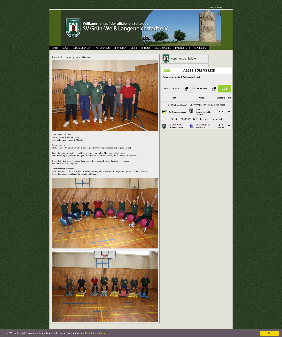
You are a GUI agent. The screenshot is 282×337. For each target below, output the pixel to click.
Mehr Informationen (95, 333)
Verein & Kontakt (82, 48)
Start (55, 48)
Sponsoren (120, 48)
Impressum (200, 48)
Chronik (145, 48)
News (65, 48)
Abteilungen (103, 48)
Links (134, 48)
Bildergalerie (163, 48)
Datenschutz (182, 48)
